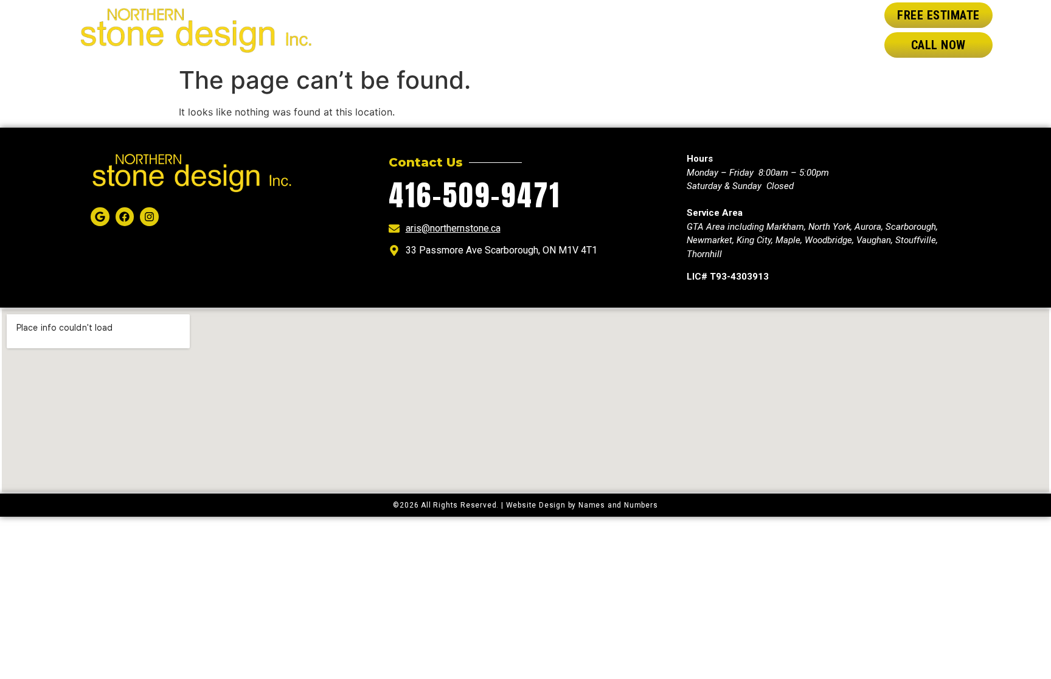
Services (584, 30)
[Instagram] (149, 216)
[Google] (100, 216)
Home (457, 30)
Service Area (659, 30)
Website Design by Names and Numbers (582, 505)
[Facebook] (125, 216)
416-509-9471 (475, 195)
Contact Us (754, 30)
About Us (517, 30)
